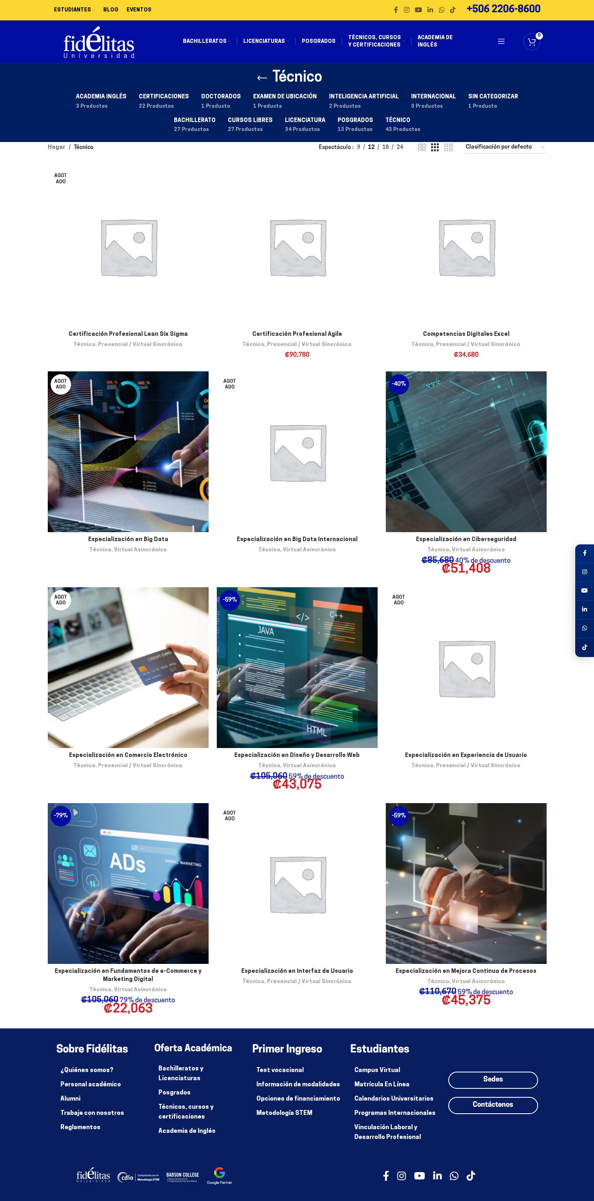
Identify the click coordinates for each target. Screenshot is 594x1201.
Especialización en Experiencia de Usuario (466, 756)
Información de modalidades (298, 1085)
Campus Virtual (377, 1071)
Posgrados (174, 1093)
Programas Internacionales (395, 1113)
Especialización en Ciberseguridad (466, 540)
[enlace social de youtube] (418, 10)
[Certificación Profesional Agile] (297, 246)
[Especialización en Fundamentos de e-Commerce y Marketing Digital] (128, 883)
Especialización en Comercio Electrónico (128, 756)
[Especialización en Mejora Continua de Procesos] (466, 883)
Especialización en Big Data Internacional (297, 540)
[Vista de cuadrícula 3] (435, 147)
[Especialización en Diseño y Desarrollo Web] (297, 667)
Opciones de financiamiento (298, 1099)
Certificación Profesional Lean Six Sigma (128, 334)
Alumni (70, 1099)
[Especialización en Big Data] (128, 451)
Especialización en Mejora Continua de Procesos (466, 971)
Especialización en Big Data (128, 540)
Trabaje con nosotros (92, 1113)
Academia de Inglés (187, 1131)
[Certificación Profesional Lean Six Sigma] (128, 246)
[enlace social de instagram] (406, 10)
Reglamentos (80, 1128)
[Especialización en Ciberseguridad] (466, 451)
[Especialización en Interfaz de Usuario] (297, 883)
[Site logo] (99, 42)
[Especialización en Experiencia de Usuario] (466, 667)
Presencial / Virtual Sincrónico (140, 344)
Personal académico (90, 1085)
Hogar (56, 147)
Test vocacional (280, 1071)
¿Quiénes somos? (86, 1071)
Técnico (84, 344)
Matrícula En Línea (381, 1085)
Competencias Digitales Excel (466, 334)
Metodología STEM (284, 1113)
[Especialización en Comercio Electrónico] (128, 667)
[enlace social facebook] (396, 10)
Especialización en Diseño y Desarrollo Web (297, 756)
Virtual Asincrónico (140, 550)
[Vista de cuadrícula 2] (422, 147)
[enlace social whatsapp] (441, 10)
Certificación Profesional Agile (297, 334)
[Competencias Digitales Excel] (466, 246)
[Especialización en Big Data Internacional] (297, 451)
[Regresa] (262, 78)
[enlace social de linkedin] (430, 10)
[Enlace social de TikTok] (452, 10)
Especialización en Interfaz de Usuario (297, 971)
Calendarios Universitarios (394, 1099)
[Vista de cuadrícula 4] (448, 147)
